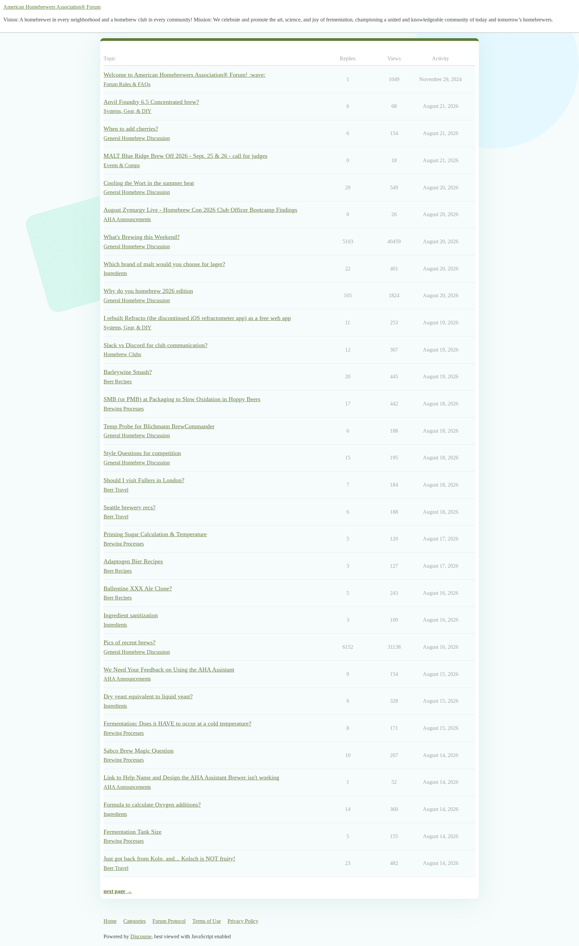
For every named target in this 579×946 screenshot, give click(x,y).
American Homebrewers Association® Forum (52, 7)
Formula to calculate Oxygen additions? (152, 804)
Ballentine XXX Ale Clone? (138, 588)
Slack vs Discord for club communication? (155, 345)
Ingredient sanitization (131, 615)
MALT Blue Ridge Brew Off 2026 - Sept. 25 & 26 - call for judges (185, 155)
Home (110, 921)
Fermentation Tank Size (133, 831)
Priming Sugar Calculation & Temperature (155, 534)
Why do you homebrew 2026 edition (148, 291)
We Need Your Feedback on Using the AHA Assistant (169, 669)
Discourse (140, 936)
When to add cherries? (131, 128)
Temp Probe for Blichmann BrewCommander (159, 426)
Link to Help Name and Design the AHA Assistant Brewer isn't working (191, 777)
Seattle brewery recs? (129, 507)
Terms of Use (206, 921)
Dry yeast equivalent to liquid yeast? (148, 696)
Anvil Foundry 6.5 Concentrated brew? (151, 102)
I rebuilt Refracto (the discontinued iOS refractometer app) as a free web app (197, 318)
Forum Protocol (169, 921)
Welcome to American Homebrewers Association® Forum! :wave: (184, 74)
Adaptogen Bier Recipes (133, 561)
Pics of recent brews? (129, 642)
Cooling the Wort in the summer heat (149, 183)
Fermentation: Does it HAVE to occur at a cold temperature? (177, 723)
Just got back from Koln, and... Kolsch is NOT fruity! (169, 858)
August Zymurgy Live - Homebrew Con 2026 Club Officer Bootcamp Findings (200, 209)
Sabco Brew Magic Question (139, 750)
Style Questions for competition (142, 453)
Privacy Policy (243, 921)
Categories (134, 921)
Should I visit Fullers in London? (144, 480)
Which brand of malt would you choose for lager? (164, 264)
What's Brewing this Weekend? (142, 237)
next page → (118, 891)
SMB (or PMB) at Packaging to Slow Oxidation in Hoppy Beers (182, 399)
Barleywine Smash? (128, 372)
